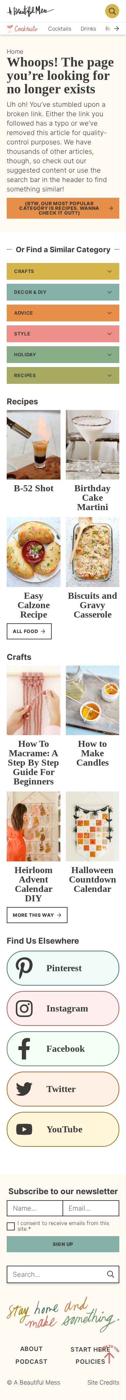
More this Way (33, 915)
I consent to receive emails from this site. (63, 1226)
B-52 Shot (33, 488)
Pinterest (64, 968)
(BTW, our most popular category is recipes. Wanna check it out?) (59, 208)
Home (15, 51)
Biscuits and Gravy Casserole (92, 605)
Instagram (67, 1008)
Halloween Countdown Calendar (92, 879)
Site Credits (103, 1382)
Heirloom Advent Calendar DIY (33, 884)
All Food (25, 631)
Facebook (65, 1048)
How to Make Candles (92, 753)
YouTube (64, 1129)
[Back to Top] (109, 1355)
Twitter (61, 1089)
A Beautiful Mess (54, 11)
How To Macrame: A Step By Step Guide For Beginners (33, 762)
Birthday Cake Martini (92, 497)
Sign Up (63, 1244)
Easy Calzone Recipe (33, 605)
